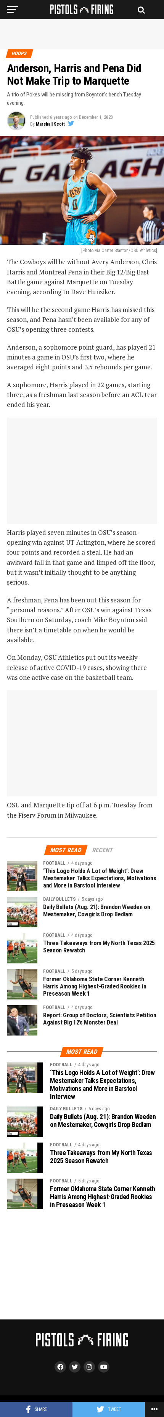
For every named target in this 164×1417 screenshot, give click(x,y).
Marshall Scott (50, 124)
